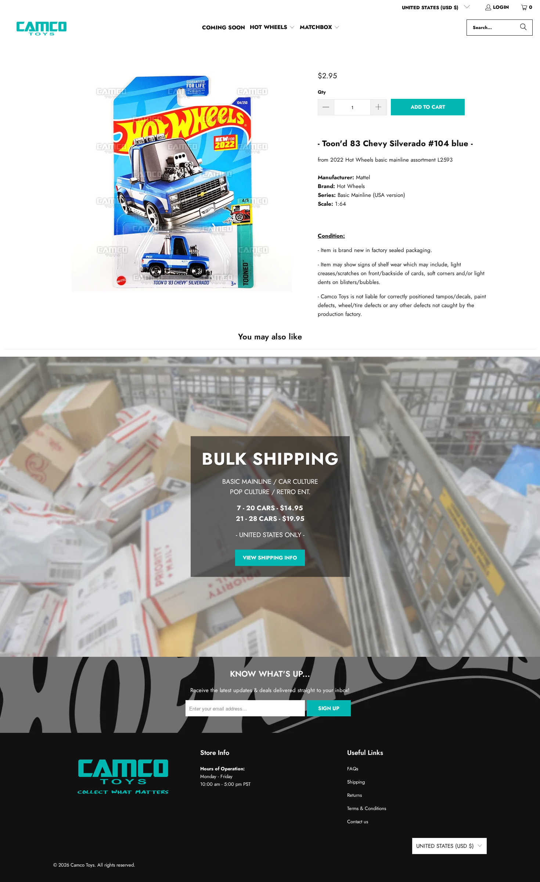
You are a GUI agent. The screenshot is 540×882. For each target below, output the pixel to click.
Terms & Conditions (366, 808)
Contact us (357, 821)
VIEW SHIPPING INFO (270, 557)
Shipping (356, 781)
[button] (272, 27)
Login (501, 7)
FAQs (352, 768)
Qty (322, 92)
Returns (354, 795)
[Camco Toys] (41, 27)
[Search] (523, 27)
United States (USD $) (431, 7)
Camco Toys (82, 864)
